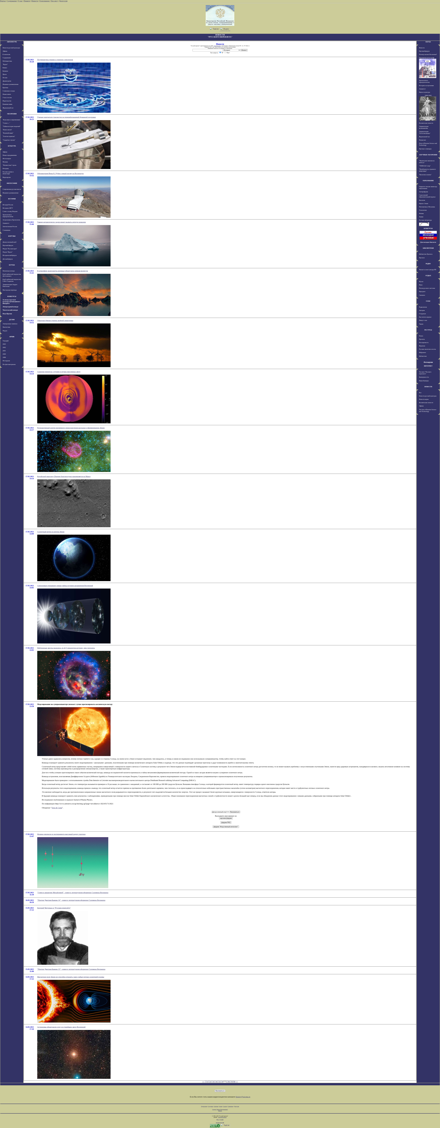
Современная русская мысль (12, 189)
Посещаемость (424, 342)
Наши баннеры (424, 381)
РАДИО (428, 264)
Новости (34, 1)
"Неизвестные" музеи (9, 165)
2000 (4, 354)
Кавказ (5, 68)
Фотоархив (6, 361)
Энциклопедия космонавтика (423, 127)
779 (231, 1082)
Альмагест (6, 223)
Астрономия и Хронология (11, 220)
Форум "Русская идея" (10, 249)
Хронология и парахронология (8, 215)
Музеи (421, 281)
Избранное (422, 352)
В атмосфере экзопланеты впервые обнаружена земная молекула (62, 271)
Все (420, 392)
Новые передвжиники (10, 155)
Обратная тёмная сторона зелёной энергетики (55, 321)
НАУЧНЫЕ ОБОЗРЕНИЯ (428, 155)
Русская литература (425, 220)
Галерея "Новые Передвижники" (220, 1109)
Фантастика (6, 327)
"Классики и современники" (12, 120)
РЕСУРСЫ (428, 330)
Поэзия (5, 77)
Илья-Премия (7, 314)
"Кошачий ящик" (8, 133)
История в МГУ (8, 208)
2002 (4, 347)
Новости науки (424, 399)
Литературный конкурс (10, 307)
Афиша (5, 51)
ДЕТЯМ (12, 319)
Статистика (230, 1106)
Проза (5, 74)
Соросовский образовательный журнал (427, 196)
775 (218, 1082)
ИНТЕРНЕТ (428, 366)
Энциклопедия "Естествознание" (424, 132)
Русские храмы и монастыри (8, 172)
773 (212, 1082)
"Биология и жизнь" (425, 175)
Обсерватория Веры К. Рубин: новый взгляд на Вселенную (60, 173)
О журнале (422, 314)
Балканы (5, 71)
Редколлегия (423, 307)
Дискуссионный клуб (9, 242)
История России (8, 205)
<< (203, 1082)
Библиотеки (423, 356)
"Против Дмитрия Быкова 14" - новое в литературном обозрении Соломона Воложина (71, 900)
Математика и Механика (427, 207)
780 (234, 1082)
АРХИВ (11, 337)
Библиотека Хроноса (425, 254)
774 (215, 1082)
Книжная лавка (7, 104)
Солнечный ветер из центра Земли (50, 532)
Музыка (5, 162)
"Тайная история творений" (11, 126)
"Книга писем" (7, 130)
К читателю (6, 54)
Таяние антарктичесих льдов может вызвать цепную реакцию (61, 222)
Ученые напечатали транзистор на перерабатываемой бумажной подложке (66, 117)
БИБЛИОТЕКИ (428, 248)
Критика (5, 87)
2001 (4, 351)
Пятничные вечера (9, 271)
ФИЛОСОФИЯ (12, 183)
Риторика (6, 168)
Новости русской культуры (11, 48)
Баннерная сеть (424, 377)
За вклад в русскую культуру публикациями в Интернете (11, 301)
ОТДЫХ (428, 275)
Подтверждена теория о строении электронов (55, 60)
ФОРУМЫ (11, 236)
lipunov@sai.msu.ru (243, 1097)
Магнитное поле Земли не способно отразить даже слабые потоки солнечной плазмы (70, 977)
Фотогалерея (7, 158)
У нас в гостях (7, 97)
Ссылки (225, 1106)
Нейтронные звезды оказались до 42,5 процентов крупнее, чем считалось (66, 648)
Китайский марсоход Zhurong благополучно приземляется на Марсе (64, 476)
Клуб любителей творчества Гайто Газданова (12, 280)
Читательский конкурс (10, 310)
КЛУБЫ (12, 265)
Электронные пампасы (10, 324)
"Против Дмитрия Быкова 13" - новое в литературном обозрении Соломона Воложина (71, 969)
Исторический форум (9, 255)
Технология (423, 210)
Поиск (421, 336)
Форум (5, 331)
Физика (421, 213)
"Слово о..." (6, 123)
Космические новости (426, 123)
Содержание (12, 1)
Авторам (422, 310)
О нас (20, 1)
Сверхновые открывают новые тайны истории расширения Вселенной (65, 586)
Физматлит (422, 140)
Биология (422, 200)
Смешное (422, 295)
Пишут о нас (423, 320)
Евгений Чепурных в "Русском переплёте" (54, 908)
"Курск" (5, 64)
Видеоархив (7, 177)
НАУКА (428, 42)
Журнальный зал (8, 108)
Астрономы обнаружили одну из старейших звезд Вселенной (61, 1027)
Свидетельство (217, 45)
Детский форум (8, 259)
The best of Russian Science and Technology (427, 410)
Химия (421, 217)
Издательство (7, 101)
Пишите (27, 1)
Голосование (44, 1)
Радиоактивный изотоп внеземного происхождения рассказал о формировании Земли (71, 428)
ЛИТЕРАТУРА (12, 42)
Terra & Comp (57, 808)
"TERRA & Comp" (425, 166)
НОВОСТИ (428, 387)
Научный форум (8, 245)
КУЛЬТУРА (12, 146)
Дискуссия (63, 1)
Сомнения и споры (9, 91)
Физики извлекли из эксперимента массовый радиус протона (61, 834)
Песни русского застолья (427, 288)
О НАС (428, 301)
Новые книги (7, 94)
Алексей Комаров (222, 1117)
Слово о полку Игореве (10, 211)
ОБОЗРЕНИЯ (11, 114)
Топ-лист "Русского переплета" (425, 373)
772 (209, 1082)
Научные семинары (425, 149)
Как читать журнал (425, 317)
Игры (420, 285)
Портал (3, 1)
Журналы (422, 346)
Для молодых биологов (428, 242)
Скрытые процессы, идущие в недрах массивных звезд (58, 372)
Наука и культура (424, 92)
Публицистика (7, 61)
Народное (422, 291)
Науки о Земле (423, 203)
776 (221, 1082)
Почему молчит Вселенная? (428, 54)
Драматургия (7, 81)
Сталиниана (6, 230)
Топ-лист (54, 1)
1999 (4, 357)
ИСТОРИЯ (12, 199)
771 (206, 1082)
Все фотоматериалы (9, 364)
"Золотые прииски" (9, 136)
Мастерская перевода (10, 290)
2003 (4, 344)
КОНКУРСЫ (11, 296)
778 (227, 1082)
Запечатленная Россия (10, 226)
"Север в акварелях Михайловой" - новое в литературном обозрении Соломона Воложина (72, 893)
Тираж (421, 324)
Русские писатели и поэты (427, 349)
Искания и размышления (10, 84)
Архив (220, 1106)
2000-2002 (428, 95)
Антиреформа (423, 192)
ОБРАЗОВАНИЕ (428, 180)
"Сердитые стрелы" (9, 140)
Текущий (5, 341)
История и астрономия (426, 85)
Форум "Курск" (7, 252)
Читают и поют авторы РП (427, 269)
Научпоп (422, 258)
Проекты (422, 339)
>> (237, 1082)
